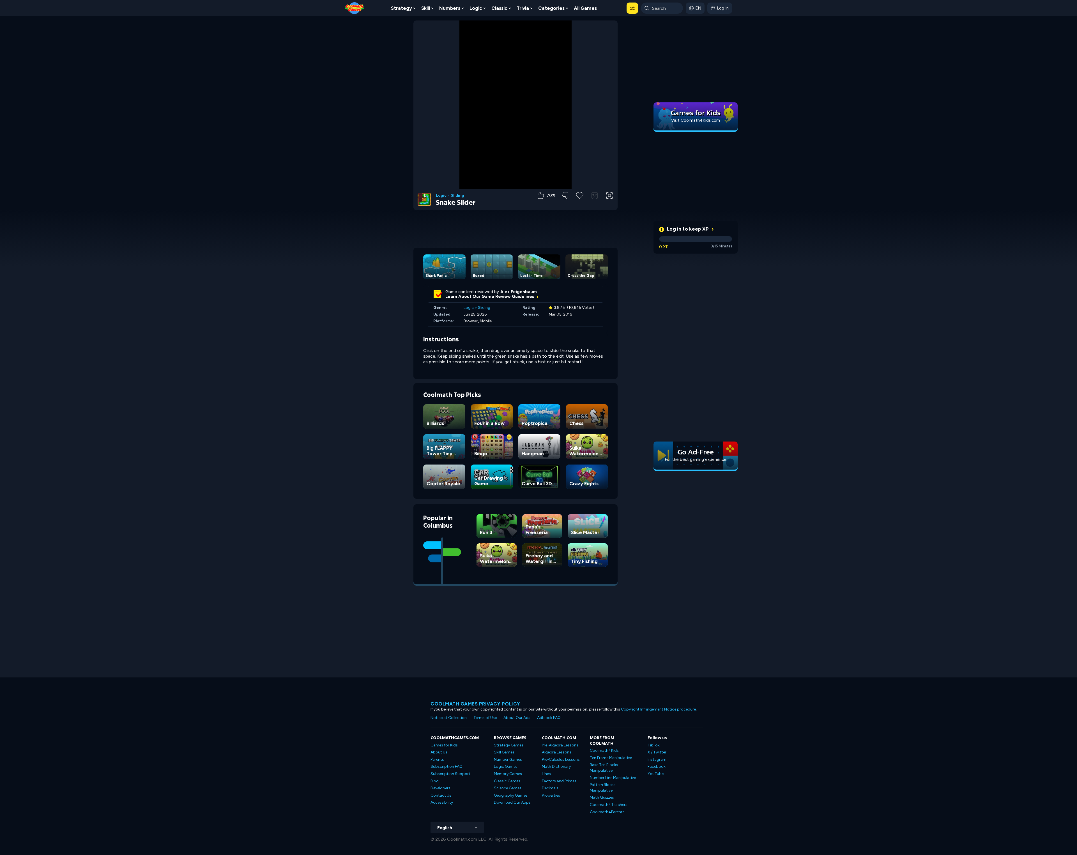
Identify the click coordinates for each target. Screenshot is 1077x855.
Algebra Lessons (556, 752)
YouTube (656, 773)
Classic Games (507, 781)
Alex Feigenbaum (518, 291)
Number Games (508, 759)
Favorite (579, 204)
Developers (440, 788)
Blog (435, 781)
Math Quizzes (602, 797)
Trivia (523, 8)
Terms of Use (485, 717)
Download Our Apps (512, 802)
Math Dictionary (556, 766)
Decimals (550, 788)
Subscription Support (450, 773)
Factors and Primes (559, 781)
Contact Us (441, 795)
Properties (551, 795)
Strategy (401, 8)
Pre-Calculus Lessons (561, 759)
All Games (585, 8)
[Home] (354, 7)
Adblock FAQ (549, 717)
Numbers (449, 8)
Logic (476, 8)
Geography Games (511, 795)
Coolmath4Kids (604, 750)
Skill (425, 8)
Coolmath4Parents (607, 812)
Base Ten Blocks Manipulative (604, 767)
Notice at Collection (449, 717)
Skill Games (504, 752)
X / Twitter (657, 752)
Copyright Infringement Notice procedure (658, 709)
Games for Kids (444, 745)
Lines (546, 773)
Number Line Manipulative (613, 777)
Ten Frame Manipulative (611, 757)
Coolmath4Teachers (608, 804)
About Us (439, 752)
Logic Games (505, 766)
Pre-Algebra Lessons (560, 745)
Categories (551, 8)
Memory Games (508, 773)
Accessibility (442, 802)
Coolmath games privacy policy (475, 704)
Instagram (657, 759)
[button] (632, 8)
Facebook (657, 766)
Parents (437, 759)
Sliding (457, 195)
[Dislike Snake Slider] (565, 195)
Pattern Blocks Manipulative (603, 787)
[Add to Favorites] (579, 195)
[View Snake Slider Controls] (594, 195)
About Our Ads (516, 717)
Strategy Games (508, 745)
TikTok (654, 745)
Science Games (507, 788)
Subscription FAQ (446, 766)
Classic (499, 8)
